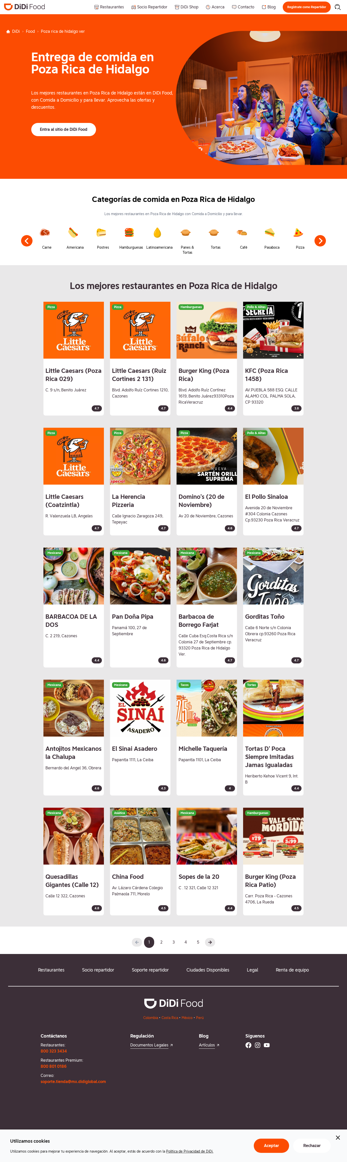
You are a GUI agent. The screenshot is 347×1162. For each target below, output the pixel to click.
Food (30, 31)
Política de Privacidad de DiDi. (189, 1151)
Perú (200, 1018)
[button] (307, 7)
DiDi (16, 31)
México (187, 1018)
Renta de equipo (292, 970)
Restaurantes (51, 970)
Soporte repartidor (150, 970)
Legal (252, 970)
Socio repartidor (98, 970)
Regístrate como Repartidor (306, 7)
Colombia (150, 1018)
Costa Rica (170, 1018)
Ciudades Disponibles (207, 970)
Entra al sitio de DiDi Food (63, 129)
